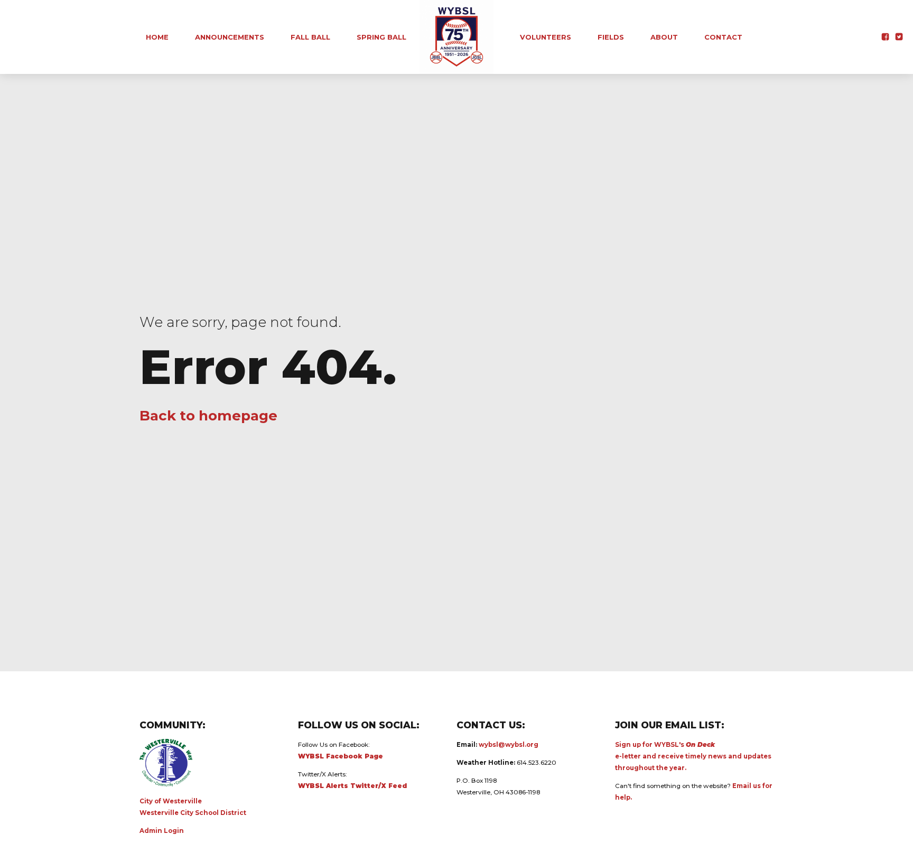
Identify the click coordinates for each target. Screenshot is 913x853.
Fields (611, 37)
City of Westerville (170, 801)
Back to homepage (208, 415)
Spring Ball (381, 37)
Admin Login (161, 831)
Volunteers (545, 37)
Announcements (229, 37)
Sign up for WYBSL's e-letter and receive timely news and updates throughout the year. (693, 756)
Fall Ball (310, 37)
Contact (723, 37)
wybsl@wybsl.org (508, 744)
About (664, 37)
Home (157, 37)
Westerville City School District (192, 813)
